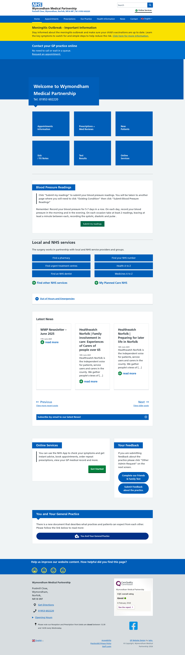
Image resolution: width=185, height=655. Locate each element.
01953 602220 (46, 610)
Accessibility (106, 640)
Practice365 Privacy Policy (100, 643)
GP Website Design (137, 640)
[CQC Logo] (124, 586)
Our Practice (86, 19)
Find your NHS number (124, 257)
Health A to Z (124, 265)
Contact (134, 19)
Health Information (106, 19)
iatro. (151, 640)
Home (37, 19)
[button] (92, 224)
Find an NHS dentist (61, 273)
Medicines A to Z (124, 273)
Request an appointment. (46, 54)
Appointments (51, 19)
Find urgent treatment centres (61, 265)
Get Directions (46, 604)
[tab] (92, 417)
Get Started (97, 468)
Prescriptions (69, 19)
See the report (124, 607)
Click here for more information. (131, 35)
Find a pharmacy (61, 257)
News (122, 19)
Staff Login (106, 646)
